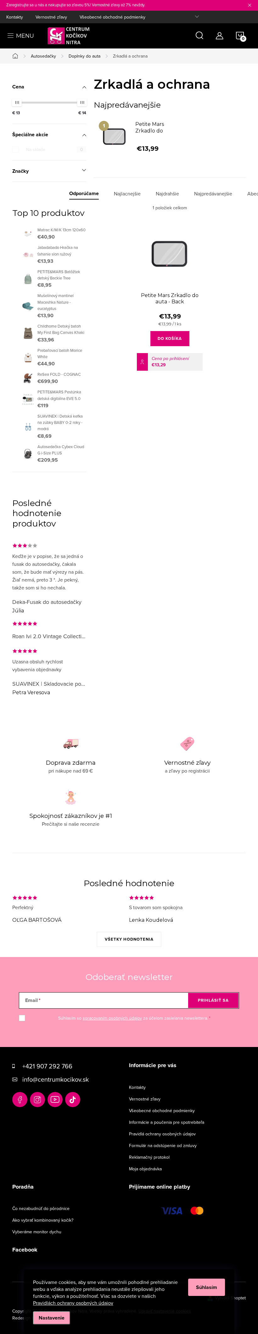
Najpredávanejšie (213, 193)
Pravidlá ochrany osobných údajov (162, 1134)
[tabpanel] (132, 136)
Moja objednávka (145, 1169)
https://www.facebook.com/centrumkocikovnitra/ (19, 1099)
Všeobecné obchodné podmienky (112, 17)
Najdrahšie (167, 193)
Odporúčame (84, 193)
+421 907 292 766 (47, 1066)
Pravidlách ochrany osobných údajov (73, 1302)
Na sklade (54, 149)
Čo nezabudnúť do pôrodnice (41, 1208)
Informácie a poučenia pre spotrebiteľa (166, 1122)
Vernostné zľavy (51, 17)
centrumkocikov (37, 1099)
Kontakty (14, 17)
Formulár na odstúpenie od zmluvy (163, 1145)
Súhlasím (206, 1287)
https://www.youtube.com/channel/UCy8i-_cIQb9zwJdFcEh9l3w (55, 1099)
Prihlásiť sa (213, 1000)
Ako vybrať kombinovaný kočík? (42, 1220)
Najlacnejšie (127, 193)
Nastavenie (51, 1317)
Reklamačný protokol (149, 1157)
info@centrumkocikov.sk (55, 1079)
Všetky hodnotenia (129, 939)
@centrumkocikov (72, 1099)
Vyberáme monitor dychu (36, 1232)
